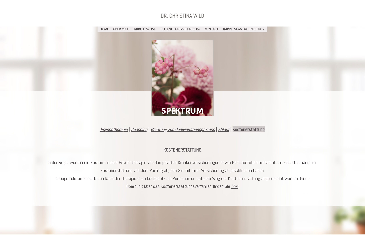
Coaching (139, 129)
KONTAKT (211, 29)
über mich (121, 29)
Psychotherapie (114, 129)
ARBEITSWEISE (145, 29)
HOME (104, 29)
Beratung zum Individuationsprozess (183, 129)
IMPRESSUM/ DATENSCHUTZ (244, 29)
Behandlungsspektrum (180, 29)
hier (234, 186)
